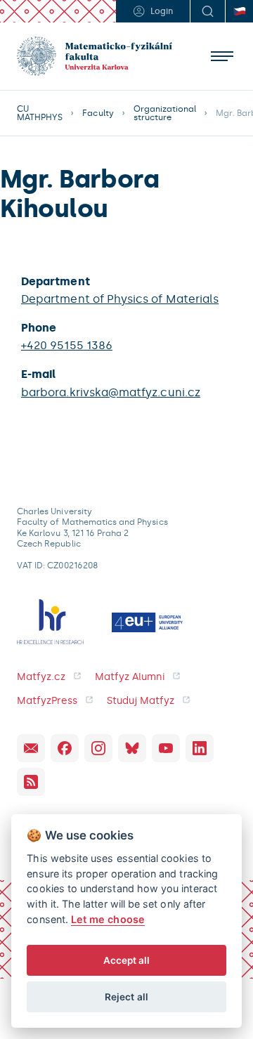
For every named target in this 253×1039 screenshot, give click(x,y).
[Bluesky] (132, 748)
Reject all (126, 996)
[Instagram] (98, 748)
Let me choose (108, 919)
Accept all (126, 960)
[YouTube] (166, 748)
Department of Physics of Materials (120, 299)
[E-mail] (31, 748)
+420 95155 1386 (66, 345)
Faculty (97, 113)
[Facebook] (65, 748)
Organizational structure (165, 113)
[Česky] (239, 11)
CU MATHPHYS (40, 113)
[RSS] (31, 782)
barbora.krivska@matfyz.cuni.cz (110, 392)
